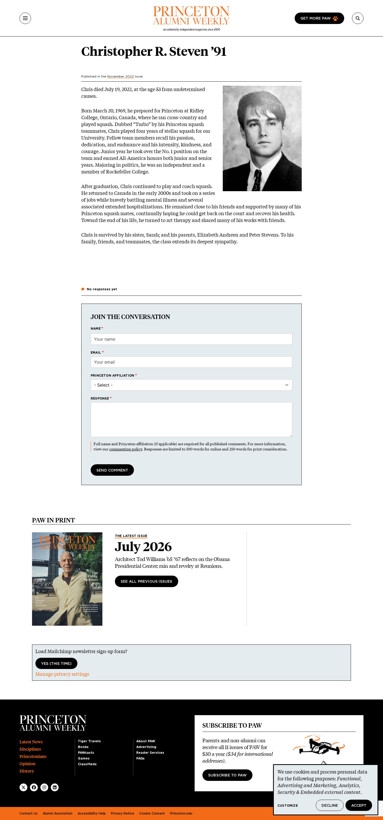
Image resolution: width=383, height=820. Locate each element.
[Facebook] (34, 787)
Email (96, 352)
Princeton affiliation (112, 375)
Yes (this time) (56, 664)
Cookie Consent (152, 813)
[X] (23, 787)
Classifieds (87, 764)
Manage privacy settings (62, 674)
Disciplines (30, 749)
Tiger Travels (89, 741)
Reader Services (150, 752)
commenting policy (125, 449)
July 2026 (143, 546)
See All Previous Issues (146, 581)
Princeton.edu (181, 813)
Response (100, 398)
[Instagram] (44, 787)
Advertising (146, 747)
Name (96, 328)
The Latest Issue (131, 536)
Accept (358, 805)
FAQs (140, 758)
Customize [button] (287, 805)
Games (84, 758)
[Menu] (25, 18)
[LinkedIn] (55, 787)
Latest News (31, 741)
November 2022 (120, 76)
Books (83, 747)
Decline (330, 805)
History (27, 771)
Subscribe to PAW (227, 775)
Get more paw (315, 18)
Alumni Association (57, 813)
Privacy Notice (122, 813)
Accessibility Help (92, 813)
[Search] (357, 18)
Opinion (27, 763)
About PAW (145, 741)
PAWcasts (86, 752)
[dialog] (326, 790)
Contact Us (29, 813)
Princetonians (33, 756)
